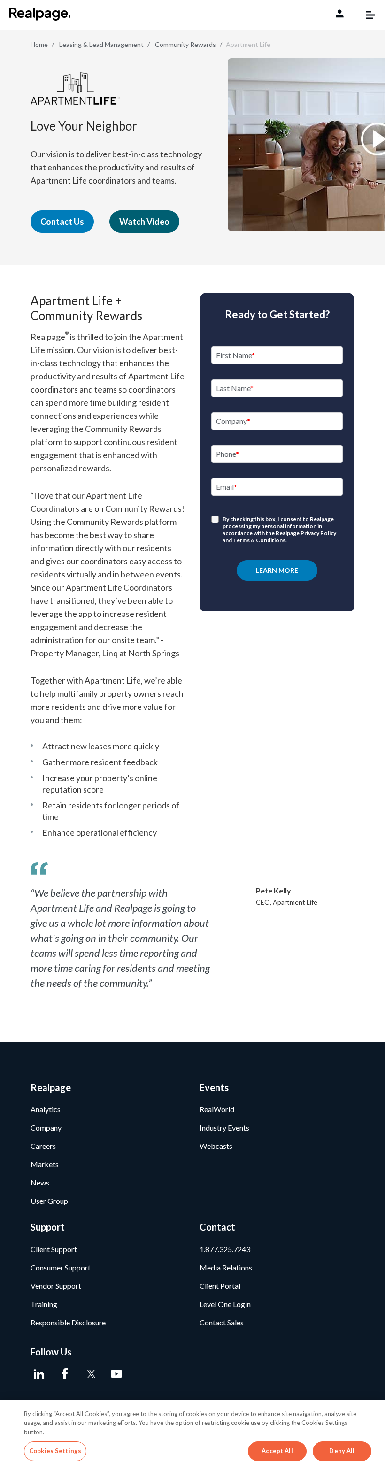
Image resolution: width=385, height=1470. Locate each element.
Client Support (54, 1249)
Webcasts (216, 1145)
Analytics (46, 1109)
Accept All (277, 1451)
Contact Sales (222, 1322)
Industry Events (224, 1127)
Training (44, 1304)
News (40, 1182)
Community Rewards (185, 44)
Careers (43, 1145)
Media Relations (226, 1267)
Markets (45, 1164)
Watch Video (144, 221)
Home (39, 44)
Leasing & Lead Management (101, 44)
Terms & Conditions (259, 540)
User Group (49, 1200)
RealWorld (217, 1109)
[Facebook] (64, 1374)
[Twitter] (90, 1374)
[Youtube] (116, 1374)
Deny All (341, 1451)
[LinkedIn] (39, 1374)
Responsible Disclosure (68, 1322)
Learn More (277, 570)
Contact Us (62, 221)
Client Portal (220, 1285)
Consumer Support (61, 1267)
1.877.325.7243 (225, 1249)
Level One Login (225, 1304)
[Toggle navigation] (366, 15)
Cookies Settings (55, 1451)
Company (46, 1127)
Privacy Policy (318, 533)
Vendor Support (56, 1285)
